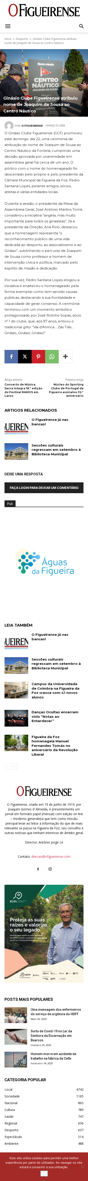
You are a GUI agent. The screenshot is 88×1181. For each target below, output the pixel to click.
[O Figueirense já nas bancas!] (16, 425)
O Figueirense (32, 125)
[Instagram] (50, 869)
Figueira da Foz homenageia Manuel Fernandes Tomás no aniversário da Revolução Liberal (55, 746)
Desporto (22, 39)
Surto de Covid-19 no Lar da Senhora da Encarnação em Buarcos (51, 1035)
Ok (44, 1173)
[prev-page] (7, 766)
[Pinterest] (38, 356)
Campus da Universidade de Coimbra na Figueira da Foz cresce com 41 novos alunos (55, 690)
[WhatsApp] (52, 356)
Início (8, 39)
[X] (25, 356)
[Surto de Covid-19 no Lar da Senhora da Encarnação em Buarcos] (16, 1037)
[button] (7, 26)
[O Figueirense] (44, 10)
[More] (66, 356)
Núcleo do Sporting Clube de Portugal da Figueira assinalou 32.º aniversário (66, 390)
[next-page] (14, 766)
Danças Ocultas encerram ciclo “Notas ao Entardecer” (55, 716)
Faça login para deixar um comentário (44, 488)
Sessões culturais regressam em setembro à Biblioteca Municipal (56, 449)
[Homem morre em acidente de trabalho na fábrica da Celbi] (16, 1059)
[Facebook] (11, 356)
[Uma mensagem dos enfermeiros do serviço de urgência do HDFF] (16, 1015)
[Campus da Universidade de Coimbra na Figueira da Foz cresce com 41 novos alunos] (16, 690)
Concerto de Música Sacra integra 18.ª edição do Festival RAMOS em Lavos (23, 390)
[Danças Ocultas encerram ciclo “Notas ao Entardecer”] (16, 718)
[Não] (82, 1167)
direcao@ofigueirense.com (50, 856)
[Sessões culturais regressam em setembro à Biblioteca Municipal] (16, 451)
